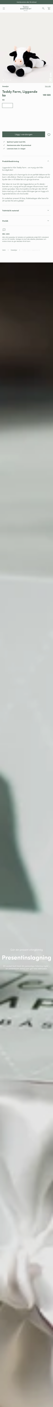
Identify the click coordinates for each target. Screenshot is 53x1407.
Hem (4, 250)
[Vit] (7, 105)
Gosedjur (14, 250)
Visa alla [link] (48, 86)
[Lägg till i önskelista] (48, 134)
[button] (4, 8)
